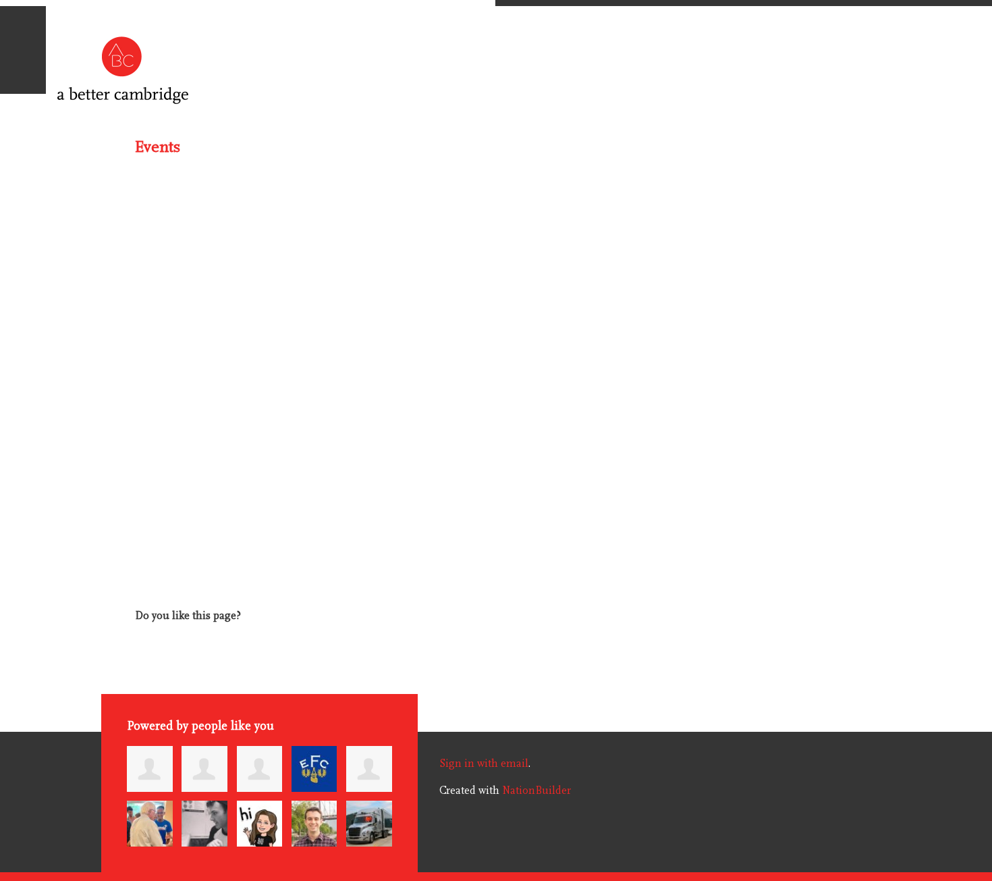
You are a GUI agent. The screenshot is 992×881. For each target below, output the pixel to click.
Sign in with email (483, 763)
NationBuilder (536, 790)
